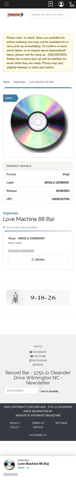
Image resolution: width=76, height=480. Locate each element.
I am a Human (49, 391)
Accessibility (38, 435)
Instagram (39, 360)
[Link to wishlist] (51, 5)
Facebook (39, 352)
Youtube (39, 356)
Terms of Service (38, 425)
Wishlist (40, 259)
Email (39, 364)
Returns (61, 423)
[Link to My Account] (61, 5)
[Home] (15, 14)
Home (6, 82)
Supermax (19, 82)
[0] (72, 5)
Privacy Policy (15, 425)
